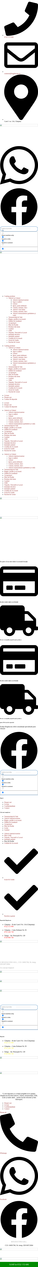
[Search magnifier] (2, 231)
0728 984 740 (9, 937)
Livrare (6, 395)
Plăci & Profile (13, 325)
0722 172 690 (9, 926)
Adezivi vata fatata (19, 309)
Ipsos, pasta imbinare (20, 306)
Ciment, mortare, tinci (20, 308)
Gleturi (15, 304)
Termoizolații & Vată (15, 317)
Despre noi (8, 397)
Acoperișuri (12, 323)
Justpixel (11, 968)
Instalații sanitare (14, 336)
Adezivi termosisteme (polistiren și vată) (21, 424)
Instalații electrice (14, 334)
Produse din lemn (14, 327)
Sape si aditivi (17, 302)
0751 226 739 (9, 932)
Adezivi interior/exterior (21, 300)
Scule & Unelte (13, 340)
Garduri (11, 329)
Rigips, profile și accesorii (17, 319)
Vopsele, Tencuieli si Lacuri (17, 332)
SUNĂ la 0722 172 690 (19, 1264)
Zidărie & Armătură (15, 321)
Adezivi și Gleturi (14, 298)
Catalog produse (9, 296)
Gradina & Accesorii (15, 338)
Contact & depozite (10, 399)
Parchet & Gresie (14, 342)
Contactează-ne (25, 1032)
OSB (10, 331)
